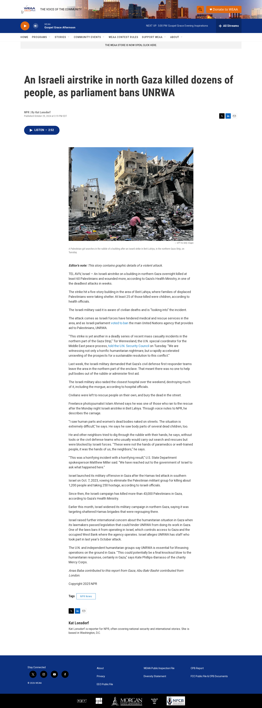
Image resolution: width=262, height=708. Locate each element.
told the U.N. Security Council (128, 346)
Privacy (101, 676)
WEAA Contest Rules (123, 37)
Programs (39, 37)
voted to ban (119, 323)
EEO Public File (105, 684)
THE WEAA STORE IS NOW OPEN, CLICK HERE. (131, 45)
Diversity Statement (155, 676)
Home (24, 37)
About (174, 37)
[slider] (41, 26)
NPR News (86, 596)
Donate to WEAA (225, 9)
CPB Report (197, 668)
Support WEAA (152, 37)
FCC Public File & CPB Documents (209, 676)
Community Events (87, 37)
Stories (60, 37)
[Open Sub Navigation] (49, 37)
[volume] (36, 26)
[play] (25, 26)
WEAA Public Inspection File (159, 668)
